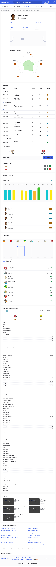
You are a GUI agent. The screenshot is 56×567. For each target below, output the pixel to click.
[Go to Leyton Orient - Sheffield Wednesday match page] (28, 116)
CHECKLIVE (5, 2)
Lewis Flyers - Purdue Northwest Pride (36, 544)
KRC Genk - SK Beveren (33, 537)
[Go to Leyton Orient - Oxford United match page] (28, 99)
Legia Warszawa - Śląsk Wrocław (35, 540)
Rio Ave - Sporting (31, 533)
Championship (8, 102)
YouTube (22, 557)
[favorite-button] (9, 152)
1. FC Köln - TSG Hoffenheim (34, 535)
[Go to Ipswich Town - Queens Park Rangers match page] (28, 106)
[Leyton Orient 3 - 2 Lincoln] (34, 509)
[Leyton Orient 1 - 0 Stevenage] (8, 501)
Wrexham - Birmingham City (7, 542)
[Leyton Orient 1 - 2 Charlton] (8, 509)
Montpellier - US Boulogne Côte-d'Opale (9, 537)
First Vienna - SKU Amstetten (7, 544)
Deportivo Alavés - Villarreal (33, 530)
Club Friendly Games (9, 119)
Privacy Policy (15, 559)
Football (3, 10)
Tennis (7, 548)
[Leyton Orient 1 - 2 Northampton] (34, 501)
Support (21, 559)
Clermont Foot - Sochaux (6, 540)
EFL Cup (6, 91)
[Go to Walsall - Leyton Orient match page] (28, 95)
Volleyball (23, 548)
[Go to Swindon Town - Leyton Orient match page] (28, 127)
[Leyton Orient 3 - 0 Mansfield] (8, 517)
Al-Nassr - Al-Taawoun (6, 535)
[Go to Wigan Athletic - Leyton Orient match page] (28, 112)
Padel (32, 548)
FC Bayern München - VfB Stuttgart (8, 530)
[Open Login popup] (54, 2)
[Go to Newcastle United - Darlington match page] (28, 131)
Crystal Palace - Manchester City (8, 528)
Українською (8, 553)
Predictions (3, 551)
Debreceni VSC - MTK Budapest (34, 542)
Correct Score (10, 551)
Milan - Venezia (4, 533)
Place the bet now (48, 157)
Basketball (12, 548)
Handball (28, 548)
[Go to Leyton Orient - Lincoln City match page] (28, 135)
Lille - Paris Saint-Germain (33, 528)
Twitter (26, 557)
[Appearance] (50, 2)
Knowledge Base (28, 559)
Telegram (31, 557)
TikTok (18, 557)
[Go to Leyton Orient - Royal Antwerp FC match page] (28, 123)
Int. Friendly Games (9, 138)
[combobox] (46, 2)
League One (7, 109)
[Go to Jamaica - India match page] (28, 142)
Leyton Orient (9, 10)
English (3, 553)
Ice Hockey (17, 548)
